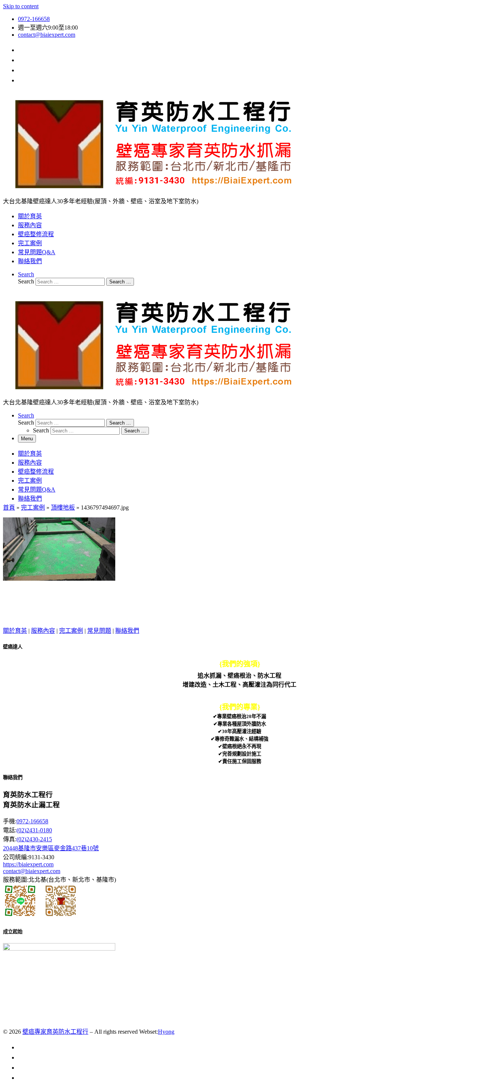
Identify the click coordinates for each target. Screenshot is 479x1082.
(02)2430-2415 (34, 839)
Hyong (166, 1031)
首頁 (9, 507)
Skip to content (21, 6)
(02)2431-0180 (34, 830)
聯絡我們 (127, 630)
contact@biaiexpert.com (31, 871)
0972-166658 (32, 821)
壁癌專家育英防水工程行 (55, 1031)
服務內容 (43, 630)
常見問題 (99, 630)
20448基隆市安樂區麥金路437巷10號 (51, 848)
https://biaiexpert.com (28, 864)
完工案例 (33, 507)
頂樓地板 (63, 507)
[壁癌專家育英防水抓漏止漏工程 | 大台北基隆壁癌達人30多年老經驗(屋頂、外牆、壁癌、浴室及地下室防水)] (152, 192)
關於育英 (15, 630)
